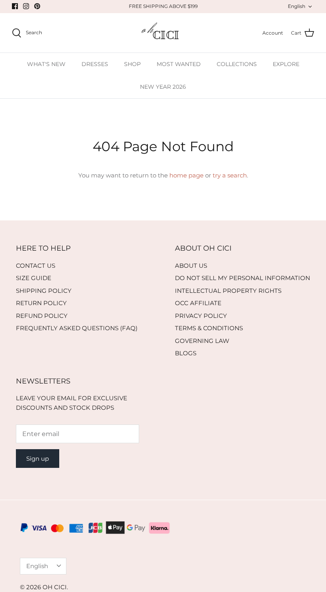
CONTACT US (35, 265)
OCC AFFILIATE (198, 303)
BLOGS (185, 353)
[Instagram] (26, 6)
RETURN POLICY (41, 303)
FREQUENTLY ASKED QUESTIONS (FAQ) (77, 328)
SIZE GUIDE (33, 278)
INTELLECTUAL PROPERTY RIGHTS (228, 290)
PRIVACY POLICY (201, 315)
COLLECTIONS (237, 64)
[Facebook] (15, 6)
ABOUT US (191, 265)
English (296, 6)
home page (186, 175)
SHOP (132, 64)
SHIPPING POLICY (44, 290)
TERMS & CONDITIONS (209, 328)
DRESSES (95, 64)
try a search (230, 175)
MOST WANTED (179, 64)
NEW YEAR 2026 (163, 86)
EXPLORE (286, 64)
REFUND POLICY (42, 315)
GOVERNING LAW (202, 341)
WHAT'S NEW (46, 64)
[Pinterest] (37, 6)
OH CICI (55, 587)
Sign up (37, 458)
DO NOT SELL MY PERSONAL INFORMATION (242, 278)
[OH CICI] (163, 33)
